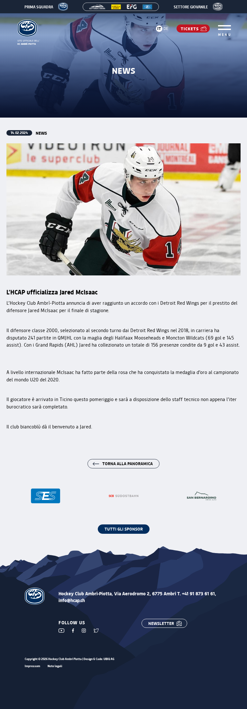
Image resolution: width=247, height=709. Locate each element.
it (159, 28)
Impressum (32, 666)
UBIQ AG (109, 659)
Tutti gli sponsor (124, 529)
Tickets (190, 28)
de (165, 28)
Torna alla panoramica (127, 463)
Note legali (55, 666)
